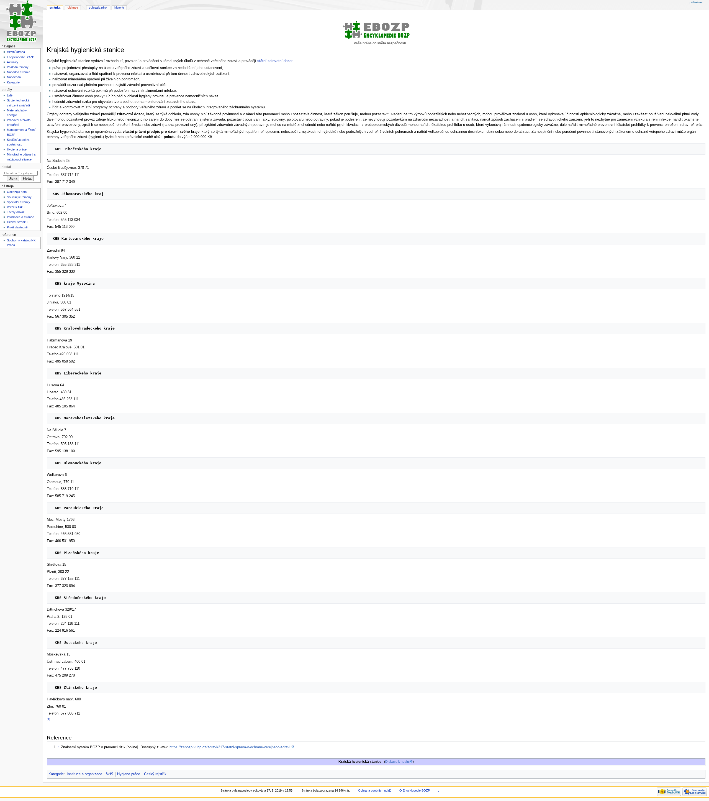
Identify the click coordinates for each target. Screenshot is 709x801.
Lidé (9, 95)
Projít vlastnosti (17, 227)
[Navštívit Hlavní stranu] (21, 21)
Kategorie (56, 774)
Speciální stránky (18, 202)
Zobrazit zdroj (98, 7)
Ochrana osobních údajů (374, 790)
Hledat (6, 167)
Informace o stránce (20, 217)
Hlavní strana (16, 51)
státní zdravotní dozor (274, 61)
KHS (109, 774)
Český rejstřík (155, 774)
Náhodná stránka (18, 72)
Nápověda (14, 77)
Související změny (19, 197)
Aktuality (12, 62)
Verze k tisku (15, 207)
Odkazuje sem (17, 191)
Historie (119, 7)
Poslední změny (18, 67)
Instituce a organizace (84, 774)
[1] (48, 719)
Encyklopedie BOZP (20, 57)
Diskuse (73, 7)
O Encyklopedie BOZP (414, 790)
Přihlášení (696, 2)
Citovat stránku (17, 222)
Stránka (55, 7)
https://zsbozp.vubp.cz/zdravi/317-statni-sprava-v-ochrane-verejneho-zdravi (229, 747)
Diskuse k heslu (397, 762)
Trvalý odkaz (16, 212)
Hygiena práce (128, 774)
